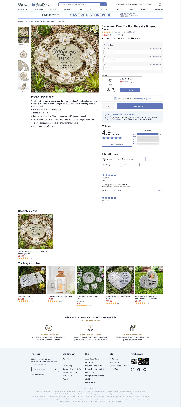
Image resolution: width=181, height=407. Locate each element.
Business (159, 9)
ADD (131, 90)
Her (90, 9)
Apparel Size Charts (92, 359)
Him (80, 9)
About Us (66, 359)
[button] (148, 134)
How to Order (89, 372)
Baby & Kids (104, 9)
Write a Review (117, 144)
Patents (65, 379)
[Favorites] (156, 4)
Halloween (22, 9)
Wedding (53, 9)
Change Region (90, 382)
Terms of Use (67, 376)
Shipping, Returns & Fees (118, 366)
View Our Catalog (37, 375)
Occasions (38, 9)
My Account (114, 359)
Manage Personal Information (95, 376)
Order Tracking (115, 362)
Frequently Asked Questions (94, 369)
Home (119, 9)
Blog (64, 362)
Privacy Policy (67, 366)
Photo (131, 9)
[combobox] (111, 159)
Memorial (68, 9)
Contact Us (89, 362)
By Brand (144, 9)
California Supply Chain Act (72, 369)
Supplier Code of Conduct (71, 372)
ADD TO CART (140, 106)
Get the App (114, 369)
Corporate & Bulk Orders (93, 366)
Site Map (88, 379)
